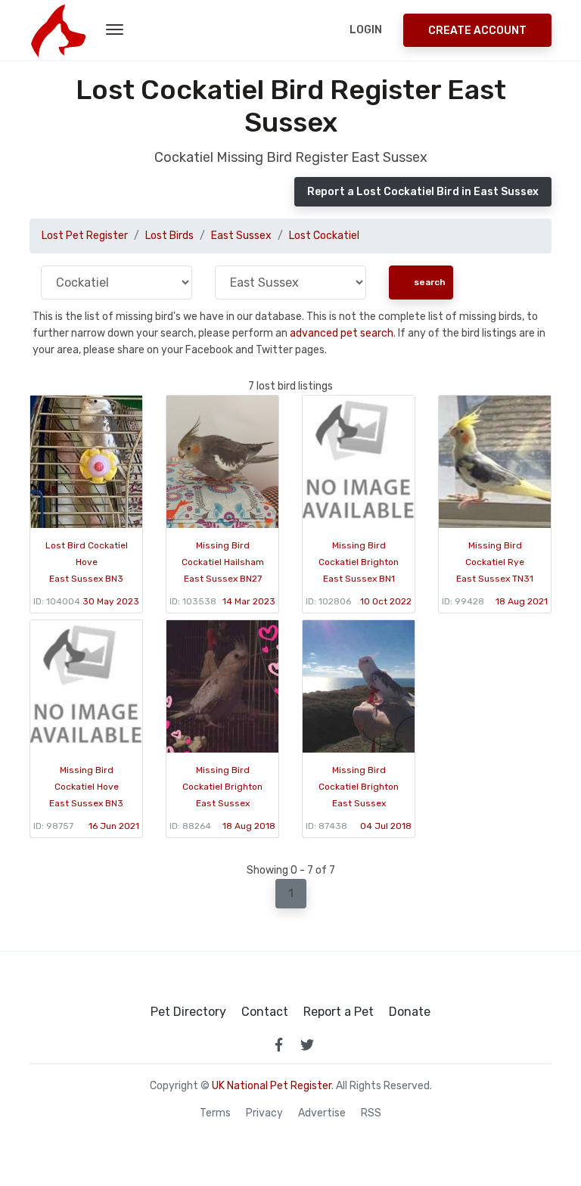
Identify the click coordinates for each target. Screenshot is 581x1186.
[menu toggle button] (114, 30)
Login (366, 29)
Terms (215, 1113)
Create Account (477, 30)
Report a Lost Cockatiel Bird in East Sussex (423, 191)
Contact (264, 1012)
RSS (371, 1113)
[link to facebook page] (278, 1044)
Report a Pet (338, 1012)
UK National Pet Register (271, 1085)
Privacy (264, 1113)
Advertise (322, 1113)
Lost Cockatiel (324, 235)
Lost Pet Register (85, 235)
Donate (409, 1012)
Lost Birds (169, 235)
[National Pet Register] (58, 30)
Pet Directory (188, 1012)
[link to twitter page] (307, 1044)
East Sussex (241, 235)
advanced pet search (341, 333)
